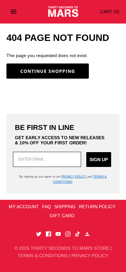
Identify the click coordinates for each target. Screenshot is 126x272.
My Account (24, 206)
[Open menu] (13, 12)
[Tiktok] (77, 235)
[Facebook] (48, 235)
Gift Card (62, 215)
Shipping (65, 206)
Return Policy (97, 206)
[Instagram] (67, 235)
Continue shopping (47, 71)
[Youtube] (58, 235)
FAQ (46, 206)
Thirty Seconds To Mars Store (70, 248)
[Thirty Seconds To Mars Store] (63, 11)
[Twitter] (38, 235)
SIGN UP (98, 159)
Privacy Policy (74, 176)
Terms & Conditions (43, 255)
